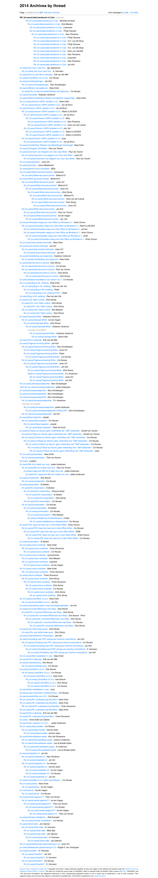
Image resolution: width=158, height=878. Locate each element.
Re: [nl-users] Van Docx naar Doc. (36, 71)
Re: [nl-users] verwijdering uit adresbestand (49, 521)
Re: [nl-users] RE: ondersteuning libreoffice (38, 699)
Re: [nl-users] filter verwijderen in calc (36, 655)
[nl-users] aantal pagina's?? (32, 796)
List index (134, 12)
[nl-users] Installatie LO (30, 753)
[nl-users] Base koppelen (30, 417)
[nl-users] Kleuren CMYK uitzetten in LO (37, 108)
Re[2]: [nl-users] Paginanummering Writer (46, 373)
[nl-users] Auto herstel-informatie (34, 245)
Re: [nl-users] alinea (28, 783)
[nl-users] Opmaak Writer (30, 316)
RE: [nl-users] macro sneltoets (35, 548)
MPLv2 (122, 871)
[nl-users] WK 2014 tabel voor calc (35, 464)
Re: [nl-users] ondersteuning (34, 665)
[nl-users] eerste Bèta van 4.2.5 (33, 696)
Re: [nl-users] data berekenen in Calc (44, 24)
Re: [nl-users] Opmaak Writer (34, 319)
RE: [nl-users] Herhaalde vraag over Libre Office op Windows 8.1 (50, 225)
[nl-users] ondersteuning (30, 662)
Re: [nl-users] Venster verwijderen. (37, 820)
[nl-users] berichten (28, 165)
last (57, 12)
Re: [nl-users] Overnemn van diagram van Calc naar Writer (47, 155)
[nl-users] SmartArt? (28, 850)
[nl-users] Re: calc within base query (37, 632)
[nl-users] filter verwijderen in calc (34, 689)
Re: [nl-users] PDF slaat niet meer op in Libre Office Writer (47, 528)
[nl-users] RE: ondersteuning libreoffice (37, 716)
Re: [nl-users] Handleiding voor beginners (40, 259)
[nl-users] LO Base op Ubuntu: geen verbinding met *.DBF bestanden (50, 430)
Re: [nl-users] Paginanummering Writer (39, 346)
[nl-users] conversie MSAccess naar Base (38, 608)
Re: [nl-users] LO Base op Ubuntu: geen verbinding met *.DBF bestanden (53, 437)
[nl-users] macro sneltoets (31, 575)
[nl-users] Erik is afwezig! (30, 340)
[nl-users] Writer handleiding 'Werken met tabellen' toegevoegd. (47, 98)
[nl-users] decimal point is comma (34, 262)
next (54, 12)
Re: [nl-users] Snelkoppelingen (35, 84)
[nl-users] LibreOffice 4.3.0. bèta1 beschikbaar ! (40, 780)
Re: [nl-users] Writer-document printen (36, 172)
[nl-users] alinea (27, 790)
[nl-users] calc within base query (34, 628)
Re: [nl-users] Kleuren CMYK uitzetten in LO (39, 101)
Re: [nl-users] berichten (30, 161)
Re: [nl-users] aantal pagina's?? (35, 800)
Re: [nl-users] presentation (31, 454)
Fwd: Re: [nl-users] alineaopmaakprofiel (37, 387)
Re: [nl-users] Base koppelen (34, 420)
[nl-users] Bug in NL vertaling (32, 296)
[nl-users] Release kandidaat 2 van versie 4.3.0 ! (41, 279)
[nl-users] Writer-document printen (34, 178)
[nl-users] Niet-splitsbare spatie (33, 736)
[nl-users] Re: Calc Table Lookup (36, 303)
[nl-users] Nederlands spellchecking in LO (38, 847)
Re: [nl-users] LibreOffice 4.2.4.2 (34, 598)
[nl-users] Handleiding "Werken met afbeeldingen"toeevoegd (46, 145)
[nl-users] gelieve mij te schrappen (35, 168)
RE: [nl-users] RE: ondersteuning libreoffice (40, 706)
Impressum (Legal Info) (39, 869)
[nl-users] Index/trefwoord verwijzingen (36, 635)
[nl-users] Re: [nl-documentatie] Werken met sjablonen (45, 91)
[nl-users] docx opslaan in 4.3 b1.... (35, 723)
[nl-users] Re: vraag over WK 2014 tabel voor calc (47, 474)
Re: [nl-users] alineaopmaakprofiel (35, 383)
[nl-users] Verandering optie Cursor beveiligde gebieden (44, 605)
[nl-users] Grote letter (29, 823)
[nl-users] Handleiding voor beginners (36, 255)
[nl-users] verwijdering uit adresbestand (45, 518)
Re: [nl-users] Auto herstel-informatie (36, 242)
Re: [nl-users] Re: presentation (37, 491)
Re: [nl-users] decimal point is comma (38, 266)
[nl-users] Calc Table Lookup (32, 299)
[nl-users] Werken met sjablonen (34, 88)
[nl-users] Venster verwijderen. (33, 817)
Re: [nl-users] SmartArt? (32, 854)
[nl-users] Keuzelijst (28, 94)
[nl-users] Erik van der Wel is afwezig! (36, 74)
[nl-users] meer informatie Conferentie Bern (38, 692)
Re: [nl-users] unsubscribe (33, 481)
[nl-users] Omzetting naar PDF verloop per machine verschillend (48, 639)
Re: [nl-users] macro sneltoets (33, 544)
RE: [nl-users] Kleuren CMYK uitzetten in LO (41, 111)
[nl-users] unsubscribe (29, 477)
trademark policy (99, 876)
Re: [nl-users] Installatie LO (33, 756)
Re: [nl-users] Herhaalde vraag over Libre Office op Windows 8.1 (52, 229)
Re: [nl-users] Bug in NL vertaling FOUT (43, 292)
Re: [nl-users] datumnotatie (31, 726)
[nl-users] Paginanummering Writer (35, 343)
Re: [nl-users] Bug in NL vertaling (34, 282)
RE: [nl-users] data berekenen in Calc (42, 20)
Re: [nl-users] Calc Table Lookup (36, 309)
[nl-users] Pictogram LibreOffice (33, 148)
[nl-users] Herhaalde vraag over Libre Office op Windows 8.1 (46, 222)
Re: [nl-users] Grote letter (32, 827)
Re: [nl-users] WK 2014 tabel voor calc (38, 467)
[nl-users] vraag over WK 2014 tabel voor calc (43, 471)
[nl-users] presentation (29, 484)
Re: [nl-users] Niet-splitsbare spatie (37, 739)
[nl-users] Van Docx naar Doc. (33, 67)
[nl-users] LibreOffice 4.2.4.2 (32, 669)
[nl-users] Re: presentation (33, 487)
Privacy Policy (25, 869)
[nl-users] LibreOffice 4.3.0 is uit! (34, 77)
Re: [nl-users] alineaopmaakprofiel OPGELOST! (46, 410)
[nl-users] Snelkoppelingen (31, 81)
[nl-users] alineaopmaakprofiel (33, 390)
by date (125, 12)
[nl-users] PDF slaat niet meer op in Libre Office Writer (43, 524)
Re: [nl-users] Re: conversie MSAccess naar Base (45, 615)
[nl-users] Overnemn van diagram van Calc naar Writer (43, 151)
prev (50, 12)
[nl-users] (24, 461)
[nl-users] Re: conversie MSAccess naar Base (42, 612)
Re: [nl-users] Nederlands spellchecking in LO (40, 844)
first (45, 12)
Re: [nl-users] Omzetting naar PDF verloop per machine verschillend (51, 642)
